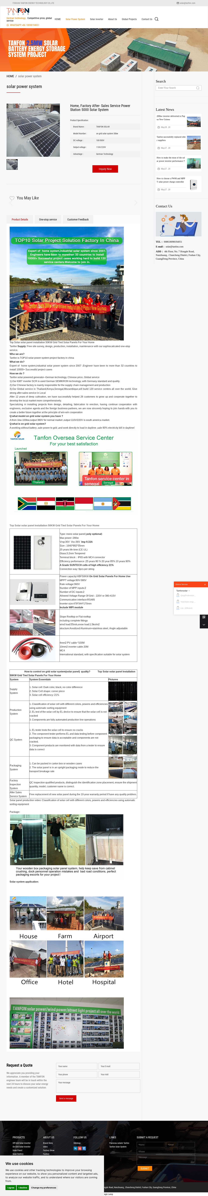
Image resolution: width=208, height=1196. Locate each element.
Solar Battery (18, 1154)
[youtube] (80, 1148)
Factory (46, 1154)
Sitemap (77, 1143)
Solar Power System (75, 19)
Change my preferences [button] (43, 1187)
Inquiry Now (105, 169)
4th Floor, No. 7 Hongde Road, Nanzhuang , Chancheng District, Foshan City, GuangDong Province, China (178, 255)
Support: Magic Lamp (104, 1194)
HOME (58, 19)
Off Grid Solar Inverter (22, 1143)
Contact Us (147, 19)
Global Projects (129, 19)
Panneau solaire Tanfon (119, 1143)
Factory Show (48, 1150)
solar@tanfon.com (187, 3)
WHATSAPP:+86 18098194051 (24, 25)
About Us (112, 19)
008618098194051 (169, 241)
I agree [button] (10, 1187)
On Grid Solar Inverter (21, 1147)
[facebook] (84, 1148)
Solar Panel (17, 1150)
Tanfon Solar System (118, 1147)
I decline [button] (22, 1187)
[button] (133, 202)
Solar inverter (96, 19)
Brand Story (48, 1143)
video (45, 1147)
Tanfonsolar (182, 590)
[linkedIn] (75, 1148)
